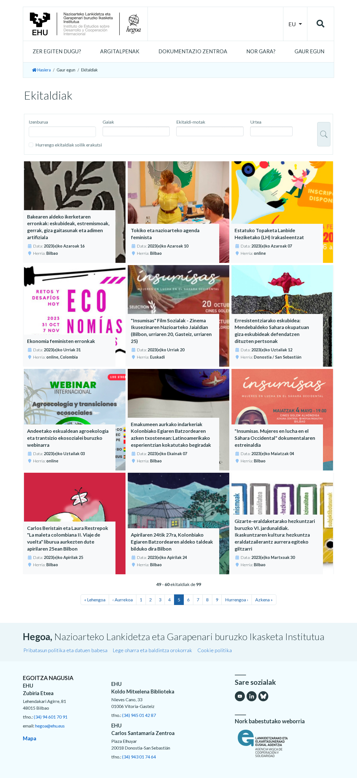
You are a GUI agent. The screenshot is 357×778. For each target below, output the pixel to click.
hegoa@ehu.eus (50, 725)
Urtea (255, 121)
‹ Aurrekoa (122, 599)
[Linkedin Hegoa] (252, 696)
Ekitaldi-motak (190, 121)
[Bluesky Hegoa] (263, 696)
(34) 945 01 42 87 (139, 715)
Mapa (29, 738)
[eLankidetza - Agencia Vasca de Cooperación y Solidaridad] (284, 743)
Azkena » (264, 599)
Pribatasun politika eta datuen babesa (65, 650)
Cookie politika (214, 650)
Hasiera (44, 70)
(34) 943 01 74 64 (139, 756)
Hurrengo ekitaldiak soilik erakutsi (68, 144)
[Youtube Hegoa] (240, 696)
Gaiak (108, 121)
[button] (56, 51)
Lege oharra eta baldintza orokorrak (152, 650)
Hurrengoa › (236, 599)
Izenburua (38, 121)
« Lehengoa (94, 599)
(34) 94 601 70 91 (50, 716)
